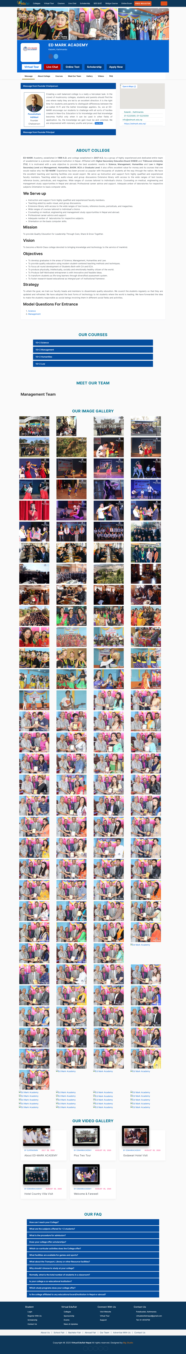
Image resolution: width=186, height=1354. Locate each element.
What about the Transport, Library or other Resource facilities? (59, 1261)
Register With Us (34, 1316)
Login (29, 1312)
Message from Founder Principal (38, 132)
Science (32, 311)
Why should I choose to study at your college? (51, 1268)
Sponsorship (68, 1316)
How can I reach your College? (44, 1222)
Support (103, 1320)
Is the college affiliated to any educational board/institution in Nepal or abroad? (67, 1294)
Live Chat (52, 66)
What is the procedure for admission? (47, 1235)
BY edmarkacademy (83, 1150)
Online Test (72, 66)
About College (44, 76)
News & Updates (70, 1324)
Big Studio (128, 1342)
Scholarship (94, 66)
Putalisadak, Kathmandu (146, 1312)
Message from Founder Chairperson (40, 86)
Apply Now (116, 66)
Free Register (142, 3)
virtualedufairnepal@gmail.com (149, 1316)
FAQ (111, 76)
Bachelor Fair (74, 1332)
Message (29, 76)
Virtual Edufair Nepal (81, 1342)
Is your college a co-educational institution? (50, 1281)
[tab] (68, 86)
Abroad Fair (90, 1332)
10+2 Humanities (44, 356)
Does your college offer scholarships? (47, 1242)
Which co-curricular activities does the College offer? (55, 1248)
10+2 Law (40, 364)
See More (98, 123)
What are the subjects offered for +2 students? (52, 1229)
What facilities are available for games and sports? (53, 1255)
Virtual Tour (31, 66)
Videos (101, 76)
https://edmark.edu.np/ (135, 123)
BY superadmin (31, 1150)
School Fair (59, 1332)
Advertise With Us (121, 1332)
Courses (59, 76)
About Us (45, 1332)
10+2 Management (45, 349)
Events (66, 1320)
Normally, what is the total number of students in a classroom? (59, 1274)
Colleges (67, 1312)
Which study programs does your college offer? (52, 1288)
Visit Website (105, 1312)
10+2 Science (42, 342)
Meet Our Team (74, 76)
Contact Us (32, 1324)
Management (34, 314)
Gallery (89, 76)
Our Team (104, 1332)
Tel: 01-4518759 (143, 1320)
